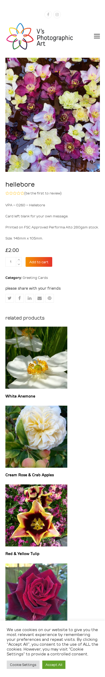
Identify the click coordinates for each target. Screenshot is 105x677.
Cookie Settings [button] (23, 665)
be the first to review (43, 193)
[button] (97, 36)
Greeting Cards (35, 278)
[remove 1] (18, 264)
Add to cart (38, 262)
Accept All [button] (54, 665)
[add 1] (18, 259)
